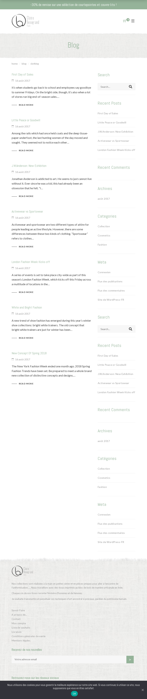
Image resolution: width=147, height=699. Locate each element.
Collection (104, 226)
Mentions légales (21, 640)
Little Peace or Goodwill (26, 120)
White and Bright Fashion (27, 307)
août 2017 (104, 198)
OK (74, 693)
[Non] (142, 690)
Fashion (102, 244)
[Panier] (124, 21)
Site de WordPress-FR (111, 299)
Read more (26, 104)
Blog (24, 63)
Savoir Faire (18, 610)
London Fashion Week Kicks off (31, 262)
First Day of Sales (22, 74)
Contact (16, 619)
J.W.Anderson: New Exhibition (29, 166)
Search (130, 86)
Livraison (17, 631)
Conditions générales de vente (28, 636)
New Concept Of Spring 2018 (29, 353)
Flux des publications (110, 281)
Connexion (104, 272)
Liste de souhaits (21, 627)
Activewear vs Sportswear (27, 211)
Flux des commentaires (111, 290)
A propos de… (19, 614)
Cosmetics (104, 235)
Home (15, 63)
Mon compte (19, 623)
